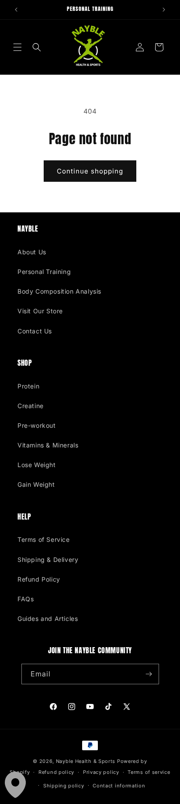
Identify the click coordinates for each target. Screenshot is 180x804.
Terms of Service (43, 539)
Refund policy (56, 772)
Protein (28, 386)
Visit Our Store (40, 311)
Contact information (119, 786)
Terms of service (149, 772)
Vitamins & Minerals (47, 445)
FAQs (25, 599)
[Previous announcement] (16, 9)
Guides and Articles (47, 618)
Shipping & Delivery (47, 559)
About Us (31, 252)
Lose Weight (36, 464)
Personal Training (44, 271)
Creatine (30, 405)
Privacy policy (101, 772)
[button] (17, 47)
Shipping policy (63, 786)
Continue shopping (90, 171)
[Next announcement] (163, 9)
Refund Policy (38, 579)
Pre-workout (36, 425)
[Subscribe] (149, 674)
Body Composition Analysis (59, 291)
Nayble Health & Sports (85, 761)
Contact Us (34, 331)
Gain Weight (36, 484)
